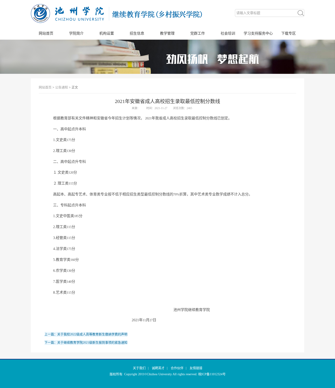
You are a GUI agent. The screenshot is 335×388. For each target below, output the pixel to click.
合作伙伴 (177, 368)
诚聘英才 (158, 368)
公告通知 (61, 87)
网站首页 (46, 33)
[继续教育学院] (122, 26)
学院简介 (76, 33)
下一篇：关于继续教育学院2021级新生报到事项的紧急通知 (85, 342)
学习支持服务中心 (258, 33)
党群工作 (197, 33)
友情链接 (196, 368)
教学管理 (167, 33)
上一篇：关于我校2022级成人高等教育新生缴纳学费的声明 (85, 334)
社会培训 (228, 33)
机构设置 (106, 33)
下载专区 (288, 33)
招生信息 (137, 33)
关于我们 (139, 368)
